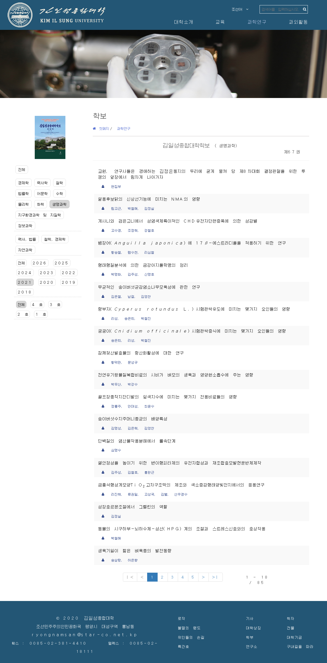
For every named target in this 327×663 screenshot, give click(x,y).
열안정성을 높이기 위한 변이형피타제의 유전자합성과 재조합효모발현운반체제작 (179, 463)
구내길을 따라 (300, 646)
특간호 (183, 646)
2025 (62, 263)
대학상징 (253, 628)
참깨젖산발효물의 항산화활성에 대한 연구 (141, 353)
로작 (181, 618)
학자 (290, 618)
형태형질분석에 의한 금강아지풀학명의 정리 (143, 265)
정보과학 (25, 225)
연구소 (251, 646)
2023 (47, 272)
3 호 (55, 304)
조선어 (239, 9)
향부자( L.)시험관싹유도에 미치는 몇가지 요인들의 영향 (194, 309)
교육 (220, 21)
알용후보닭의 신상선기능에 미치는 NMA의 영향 (149, 199)
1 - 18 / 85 (257, 579)
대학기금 (294, 637)
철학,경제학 (55, 239)
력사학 (42, 183)
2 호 (23, 314)
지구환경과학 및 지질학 (39, 215)
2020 (47, 282)
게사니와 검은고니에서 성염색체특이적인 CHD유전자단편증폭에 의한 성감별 (177, 221)
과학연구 (256, 21)
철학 (59, 183)
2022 (69, 272)
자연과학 (25, 250)
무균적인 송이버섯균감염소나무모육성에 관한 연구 (149, 287)
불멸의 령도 (189, 628)
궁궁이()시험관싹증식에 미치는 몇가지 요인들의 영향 (192, 331)
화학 (40, 204)
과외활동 (298, 21)
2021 (25, 282)
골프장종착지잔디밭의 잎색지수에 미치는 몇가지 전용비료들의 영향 (167, 397)
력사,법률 (27, 239)
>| (215, 577)
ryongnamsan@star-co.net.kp (85, 635)
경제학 (23, 183)
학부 (249, 637)
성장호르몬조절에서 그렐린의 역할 (132, 507)
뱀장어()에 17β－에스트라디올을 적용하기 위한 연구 (192, 243)
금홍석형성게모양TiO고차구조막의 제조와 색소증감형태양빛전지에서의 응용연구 (181, 485)
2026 (40, 263)
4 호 (37, 304)
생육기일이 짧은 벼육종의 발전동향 (134, 551)
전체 (21, 169)
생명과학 (59, 204)
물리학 (23, 204)
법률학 (23, 193)
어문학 (42, 193)
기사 (249, 618)
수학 (59, 193)
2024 (25, 272)
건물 (290, 628)
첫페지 (102, 128)
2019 (69, 282)
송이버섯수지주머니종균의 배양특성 (132, 419)
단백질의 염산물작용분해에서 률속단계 (137, 441)
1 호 (41, 314)
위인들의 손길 (191, 637)
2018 (25, 292)
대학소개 (183, 21)
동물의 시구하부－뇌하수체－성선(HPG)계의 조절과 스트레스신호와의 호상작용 (181, 529)
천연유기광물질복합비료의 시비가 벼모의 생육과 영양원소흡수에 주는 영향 (175, 375)
